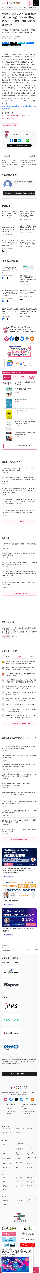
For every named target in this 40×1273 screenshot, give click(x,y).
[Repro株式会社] (11, 984)
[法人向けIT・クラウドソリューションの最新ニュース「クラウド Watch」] (9, 1240)
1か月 (31, 656)
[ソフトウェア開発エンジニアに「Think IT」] (27, 1229)
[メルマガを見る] (5, 1099)
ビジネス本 (15, 377)
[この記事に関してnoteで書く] (23, 140)
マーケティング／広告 (12, 7)
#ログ (3, 118)
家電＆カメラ (23, 377)
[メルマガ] (6, 338)
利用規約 (25, 1109)
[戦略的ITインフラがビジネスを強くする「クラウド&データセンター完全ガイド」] (9, 1229)
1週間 (19, 656)
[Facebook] (11, 338)
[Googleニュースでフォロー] (27, 1099)
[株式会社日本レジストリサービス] (11, 1005)
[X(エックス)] (17, 338)
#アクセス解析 (11, 116)
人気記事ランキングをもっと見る (20, 723)
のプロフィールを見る (19, 193)
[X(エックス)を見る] (16, 1099)
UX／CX (18, 1158)
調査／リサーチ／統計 (19, 1153)
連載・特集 (30, 1129)
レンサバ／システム (32, 1158)
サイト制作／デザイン (32, 1149)
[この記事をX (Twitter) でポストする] (15, 140)
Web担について (7, 1133)
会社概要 (9, 1113)
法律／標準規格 (7, 1158)
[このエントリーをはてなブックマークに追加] (19, 140)
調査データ (31, 1178)
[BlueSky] (22, 338)
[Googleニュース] (27, 338)
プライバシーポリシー (12, 1111)
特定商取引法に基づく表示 (29, 1111)
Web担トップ (5, 945)
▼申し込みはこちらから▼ (9, 1256)
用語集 (4, 1204)
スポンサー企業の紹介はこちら (19, 1074)
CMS (4, 1153)
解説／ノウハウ (7, 1178)
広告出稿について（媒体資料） (29, 1105)
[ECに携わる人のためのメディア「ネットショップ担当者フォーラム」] (27, 1246)
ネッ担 (23, 331)
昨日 (7, 656)
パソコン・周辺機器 (32, 377)
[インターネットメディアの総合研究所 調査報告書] (27, 1235)
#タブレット (29, 116)
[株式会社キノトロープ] (11, 1019)
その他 (30, 1167)
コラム (17, 1182)
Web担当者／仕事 (32, 1153)
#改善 (8, 118)
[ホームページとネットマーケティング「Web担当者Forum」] (9, 1235)
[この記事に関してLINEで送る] (27, 140)
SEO (3, 7)
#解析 (13, 118)
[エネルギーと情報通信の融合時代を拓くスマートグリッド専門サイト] (9, 1246)
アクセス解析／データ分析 (19, 1149)
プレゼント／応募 (32, 1200)
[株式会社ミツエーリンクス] (11, 971)
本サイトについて (11, 1104)
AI (20, 7)
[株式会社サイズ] (11, 1033)
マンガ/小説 (31, 1182)
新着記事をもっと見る (20, 593)
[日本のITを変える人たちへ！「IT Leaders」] (27, 1240)
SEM (17, 1167)
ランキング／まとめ (32, 1185)
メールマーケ (6, 1167)
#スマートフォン (20, 116)
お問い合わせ (10, 1109)
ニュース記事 (19, 1200)
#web (3, 116)
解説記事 (5, 1200)
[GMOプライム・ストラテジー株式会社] (11, 1047)
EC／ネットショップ (20, 1163)
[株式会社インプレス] (19, 1217)
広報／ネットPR (7, 1163)
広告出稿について (20, 1132)
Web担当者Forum (8, 2)
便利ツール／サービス (6, 1185)
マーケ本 (6, 377)
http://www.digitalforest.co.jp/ (13, 101)
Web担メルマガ (20, 1129)
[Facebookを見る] (11, 1099)
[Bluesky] (21, 1099)
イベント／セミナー (19, 1185)
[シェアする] (11, 140)
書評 (4, 1182)
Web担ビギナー (7, 1129)
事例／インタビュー (19, 1177)
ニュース (4, 947)
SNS (25, 7)
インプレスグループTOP (29, 1113)
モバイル (30, 1163)
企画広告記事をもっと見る (20, 840)
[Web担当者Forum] (19, 1088)
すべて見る (21, 521)
